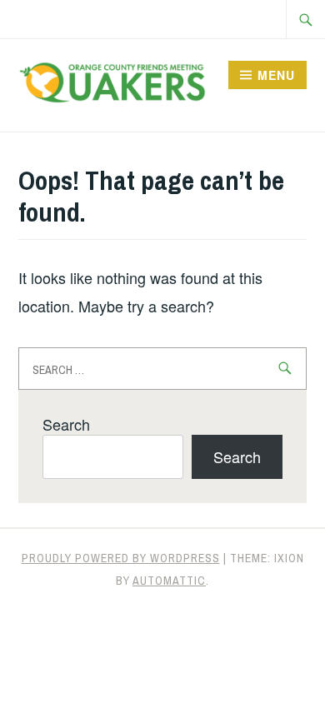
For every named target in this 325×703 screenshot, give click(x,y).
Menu (276, 75)
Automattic (169, 580)
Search (66, 424)
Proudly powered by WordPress (121, 558)
